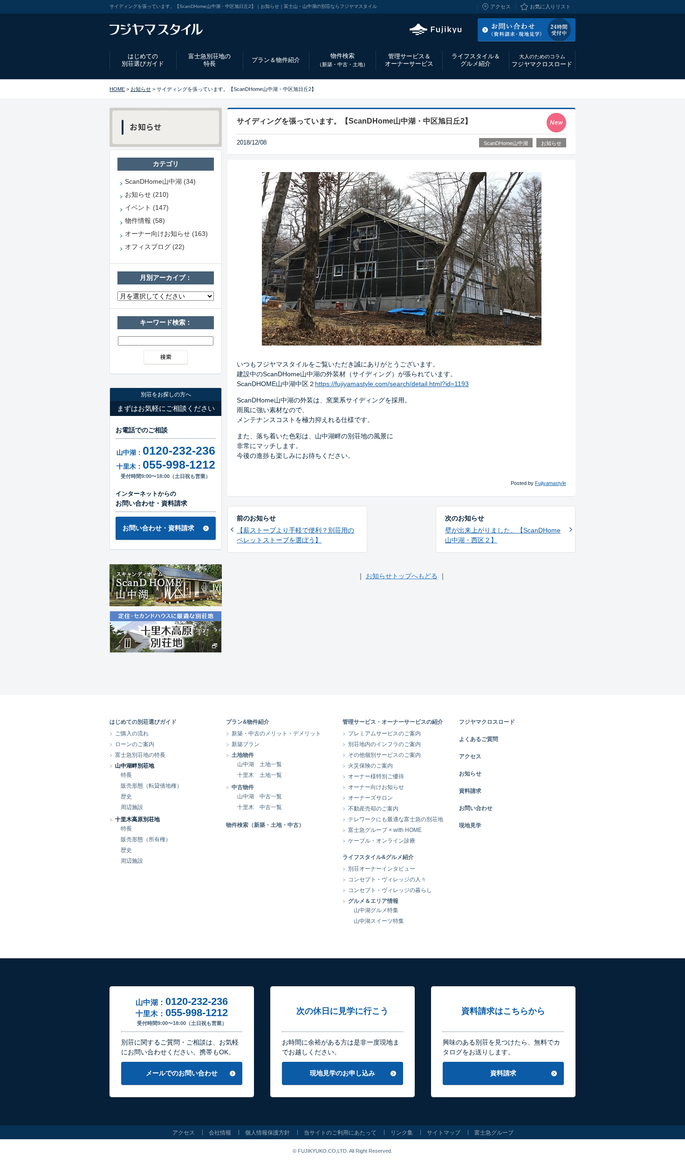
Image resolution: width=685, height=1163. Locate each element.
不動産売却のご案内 (373, 808)
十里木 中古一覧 (259, 807)
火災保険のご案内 (370, 765)
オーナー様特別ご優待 (376, 776)
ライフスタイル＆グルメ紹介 (476, 60)
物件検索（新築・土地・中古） (265, 825)
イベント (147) (147, 207)
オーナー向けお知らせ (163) (166, 233)
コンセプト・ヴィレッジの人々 (387, 879)
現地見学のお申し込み (342, 1073)
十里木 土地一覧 (259, 775)
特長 (126, 775)
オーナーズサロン (370, 798)
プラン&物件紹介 (247, 722)
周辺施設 (132, 807)
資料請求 (470, 791)
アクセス (500, 6)
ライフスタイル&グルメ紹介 (378, 857)
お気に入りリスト (550, 6)
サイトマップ (443, 1132)
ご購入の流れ (132, 733)
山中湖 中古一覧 (259, 796)
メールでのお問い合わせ (182, 1073)
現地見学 (470, 825)
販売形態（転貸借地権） (151, 785)
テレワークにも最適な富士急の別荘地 (395, 819)
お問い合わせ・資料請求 (158, 528)
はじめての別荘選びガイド (143, 60)
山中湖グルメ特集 (376, 910)
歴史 (126, 796)
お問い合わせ (476, 808)
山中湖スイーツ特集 (379, 921)
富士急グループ (494, 1132)
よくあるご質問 (478, 739)
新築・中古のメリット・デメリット (276, 733)
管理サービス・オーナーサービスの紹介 (392, 722)
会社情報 (220, 1132)
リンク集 (401, 1132)
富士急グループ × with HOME (385, 830)
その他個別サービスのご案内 (384, 755)
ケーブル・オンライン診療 (381, 841)
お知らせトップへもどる (402, 576)
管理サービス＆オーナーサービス (409, 60)
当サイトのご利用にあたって (340, 1132)
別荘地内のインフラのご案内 (384, 744)
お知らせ (140, 89)
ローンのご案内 (134, 744)
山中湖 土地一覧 (259, 764)
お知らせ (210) (147, 194)
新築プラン (246, 744)
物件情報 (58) (145, 220)
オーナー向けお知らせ (376, 787)
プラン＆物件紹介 (276, 59)
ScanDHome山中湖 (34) (160, 181)
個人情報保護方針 (267, 1132)
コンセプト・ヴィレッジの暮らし (390, 890)
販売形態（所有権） (146, 839)
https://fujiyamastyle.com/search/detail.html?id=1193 (392, 384)
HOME (117, 89)
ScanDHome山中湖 (506, 143)
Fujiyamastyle (550, 483)
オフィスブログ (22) (155, 246)
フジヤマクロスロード (542, 61)
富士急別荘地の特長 (209, 60)
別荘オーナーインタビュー (381, 868)
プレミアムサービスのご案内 (384, 733)
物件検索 (342, 59)
